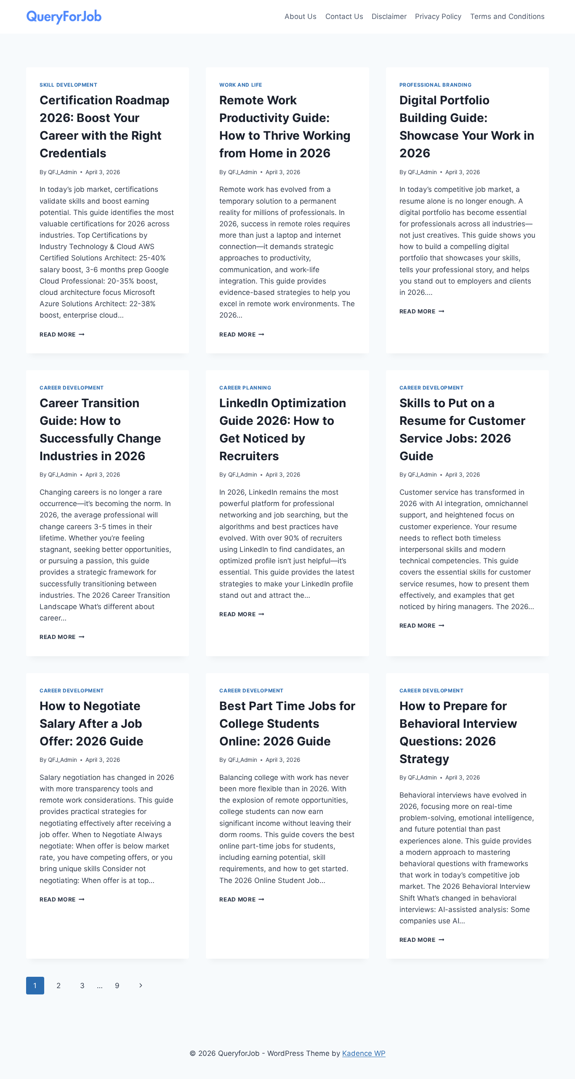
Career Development (72, 387)
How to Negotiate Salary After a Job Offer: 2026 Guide (92, 723)
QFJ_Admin (62, 172)
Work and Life (240, 85)
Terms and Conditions (507, 16)
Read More (62, 334)
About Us (301, 16)
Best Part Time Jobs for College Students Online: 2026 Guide (287, 723)
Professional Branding (435, 85)
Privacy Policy (438, 16)
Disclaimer (389, 16)
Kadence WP (364, 1053)
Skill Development (68, 85)
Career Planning (245, 387)
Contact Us (344, 16)
